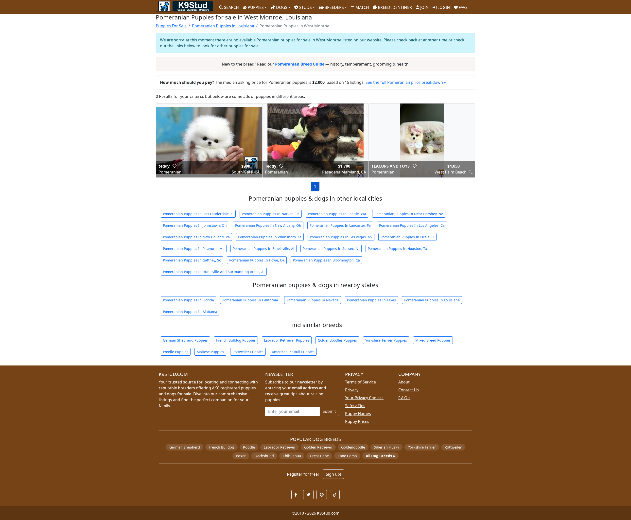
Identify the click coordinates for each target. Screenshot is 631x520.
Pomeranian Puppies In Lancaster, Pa (340, 225)
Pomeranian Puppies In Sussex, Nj (331, 248)
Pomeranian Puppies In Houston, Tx (397, 248)
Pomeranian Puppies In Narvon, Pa (270, 213)
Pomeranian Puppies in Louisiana (223, 26)
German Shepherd (184, 447)
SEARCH (231, 7)
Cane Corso (347, 455)
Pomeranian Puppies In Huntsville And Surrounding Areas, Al (213, 271)
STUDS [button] (305, 7)
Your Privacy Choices (364, 397)
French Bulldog (221, 447)
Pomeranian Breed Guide (299, 64)
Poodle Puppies (175, 351)
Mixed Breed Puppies (433, 340)
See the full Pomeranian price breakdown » (406, 82)
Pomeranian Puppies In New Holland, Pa (196, 237)
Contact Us (408, 390)
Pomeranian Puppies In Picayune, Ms (193, 248)
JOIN (424, 7)
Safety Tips (355, 405)
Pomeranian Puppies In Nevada (312, 300)
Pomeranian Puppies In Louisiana (432, 300)
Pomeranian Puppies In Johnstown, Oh (195, 225)
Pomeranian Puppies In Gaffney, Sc (192, 260)
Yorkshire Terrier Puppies (386, 340)
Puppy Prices (357, 421)
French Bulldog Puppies (236, 340)
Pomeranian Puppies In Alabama (190, 311)
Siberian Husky (386, 447)
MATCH (361, 7)
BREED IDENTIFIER (394, 7)
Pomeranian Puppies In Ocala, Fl (407, 237)
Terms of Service (360, 382)
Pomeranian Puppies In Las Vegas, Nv (341, 237)
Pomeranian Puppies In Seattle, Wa (337, 213)
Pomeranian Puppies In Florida (188, 300)
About (404, 382)
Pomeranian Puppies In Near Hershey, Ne (408, 213)
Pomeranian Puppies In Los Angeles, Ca (412, 225)
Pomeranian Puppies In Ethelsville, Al (263, 248)
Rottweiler (453, 447)
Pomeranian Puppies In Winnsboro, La (269, 237)
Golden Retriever (318, 447)
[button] (174, 166)
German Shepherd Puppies (185, 340)
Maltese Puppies (210, 351)
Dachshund (264, 455)
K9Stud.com (328, 513)
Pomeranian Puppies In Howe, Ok (256, 260)
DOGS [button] (281, 7)
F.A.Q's (404, 397)
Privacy (351, 390)
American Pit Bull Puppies (293, 351)
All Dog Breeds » (380, 455)
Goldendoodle (353, 447)
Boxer (241, 455)
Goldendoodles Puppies (337, 340)
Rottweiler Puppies (247, 351)
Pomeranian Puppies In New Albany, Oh (268, 225)
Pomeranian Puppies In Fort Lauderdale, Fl (198, 213)
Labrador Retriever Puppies (286, 340)
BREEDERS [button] (334, 7)
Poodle (249, 447)
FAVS (463, 7)
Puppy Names (358, 413)
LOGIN (443, 7)
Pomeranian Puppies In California (250, 300)
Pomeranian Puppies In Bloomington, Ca (326, 260)
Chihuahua (292, 455)
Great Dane (319, 455)
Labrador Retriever (279, 447)
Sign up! (333, 474)
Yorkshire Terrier (422, 447)
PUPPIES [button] (255, 7)
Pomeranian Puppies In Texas (371, 300)
